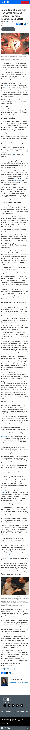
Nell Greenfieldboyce (10, 22)
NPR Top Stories (9, 668)
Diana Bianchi (5, 436)
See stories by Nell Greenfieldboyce (18, 682)
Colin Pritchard (10, 295)
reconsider (13, 322)
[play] (2, 728)
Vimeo (2, 711)
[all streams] (28, 728)
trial (15, 154)
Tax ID (27, 711)
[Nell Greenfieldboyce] (4, 681)
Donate (25, 2)
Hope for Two (10, 555)
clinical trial (20, 362)
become (6, 85)
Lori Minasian (17, 180)
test (18, 160)
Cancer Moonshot (11, 144)
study (3, 492)
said (21, 151)
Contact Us (8, 711)
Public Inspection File (18, 711)
